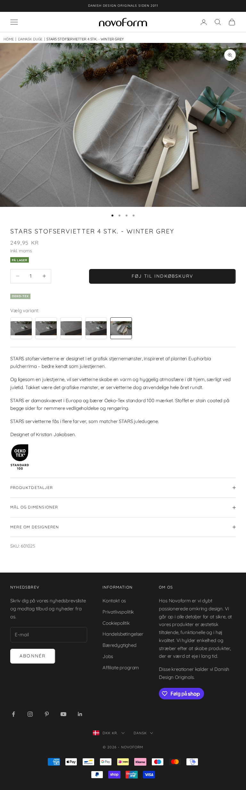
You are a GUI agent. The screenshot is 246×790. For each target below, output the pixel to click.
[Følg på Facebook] (13, 714)
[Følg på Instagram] (30, 714)
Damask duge (28, 39)
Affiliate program (120, 667)
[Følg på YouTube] (63, 714)
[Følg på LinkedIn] (80, 714)
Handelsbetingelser (123, 634)
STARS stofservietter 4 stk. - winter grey (85, 39)
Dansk (140, 733)
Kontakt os (114, 601)
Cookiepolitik (116, 623)
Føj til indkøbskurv (162, 276)
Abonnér (33, 656)
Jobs (107, 656)
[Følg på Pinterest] (47, 714)
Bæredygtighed (119, 645)
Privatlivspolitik (118, 612)
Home (8, 39)
